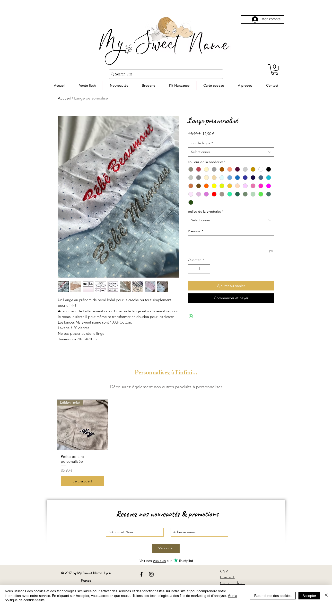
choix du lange (200, 143)
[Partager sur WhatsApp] (191, 316)
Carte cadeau (232, 583)
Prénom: (195, 231)
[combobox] (231, 152)
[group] (166, 444)
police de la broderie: (205, 211)
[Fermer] (326, 595)
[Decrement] (192, 269)
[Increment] (206, 269)
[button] (274, 69)
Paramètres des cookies (272, 595)
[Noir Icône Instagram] (151, 574)
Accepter (309, 595)
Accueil (64, 98)
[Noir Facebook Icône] (141, 574)
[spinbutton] (199, 269)
